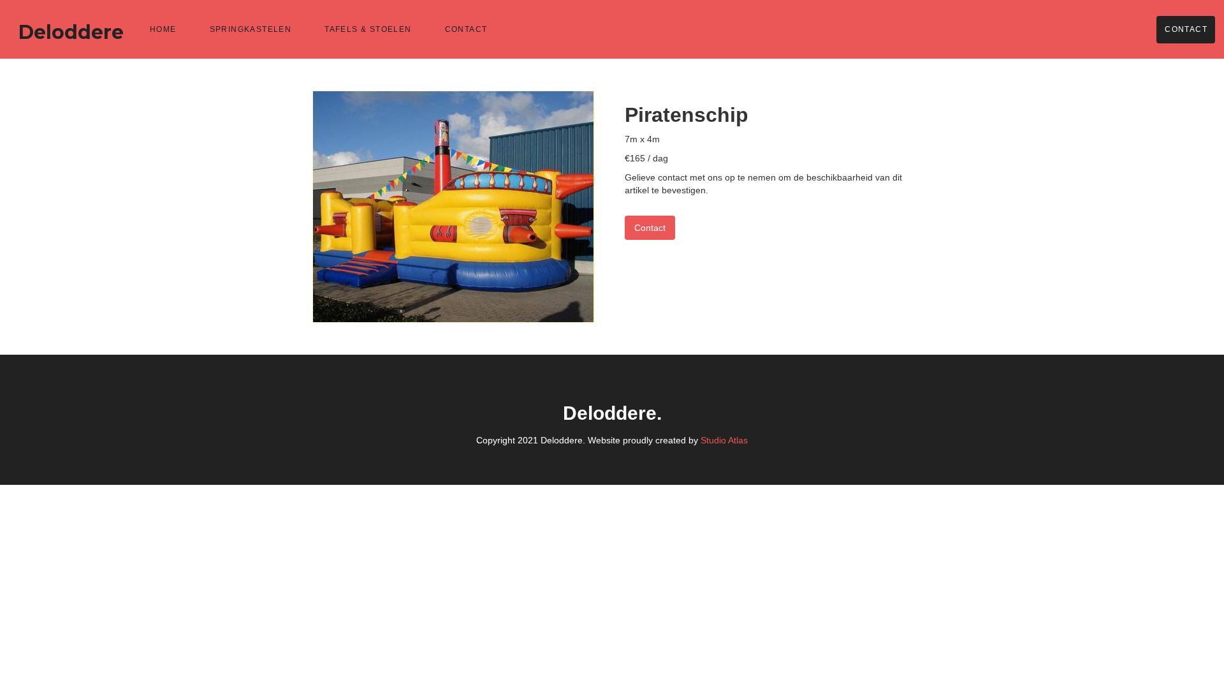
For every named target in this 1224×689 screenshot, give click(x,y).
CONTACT (466, 29)
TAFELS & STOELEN (367, 29)
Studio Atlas (724, 440)
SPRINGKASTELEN (251, 29)
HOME (163, 29)
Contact (1186, 29)
